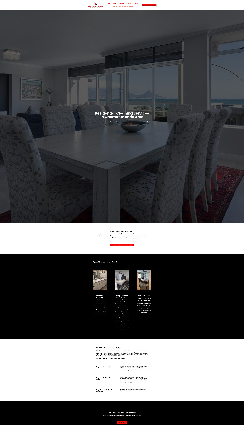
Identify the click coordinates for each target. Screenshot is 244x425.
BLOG (136, 3)
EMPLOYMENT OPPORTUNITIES (126, 6)
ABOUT (114, 3)
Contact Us (122, 422)
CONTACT (114, 6)
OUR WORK (121, 3)
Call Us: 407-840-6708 (149, 5)
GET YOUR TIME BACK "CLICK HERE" (122, 245)
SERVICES (128, 3)
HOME (109, 3)
